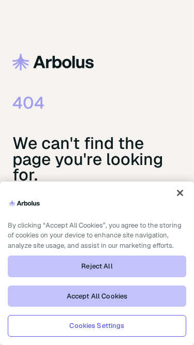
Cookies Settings (96, 325)
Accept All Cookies (97, 296)
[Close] (180, 193)
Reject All (96, 266)
